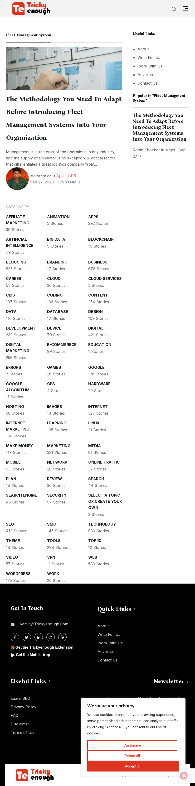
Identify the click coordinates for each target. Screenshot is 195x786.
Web (92, 557)
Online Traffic (104, 462)
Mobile (13, 462)
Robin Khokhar (146, 150)
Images (54, 406)
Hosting (15, 406)
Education (99, 344)
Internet (98, 406)
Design (95, 311)
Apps (61, 175)
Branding (57, 262)
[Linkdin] (38, 637)
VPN (51, 557)
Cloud (54, 278)
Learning (56, 423)
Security (57, 495)
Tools (54, 540)
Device (54, 328)
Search (96, 478)
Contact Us (147, 83)
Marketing (58, 445)
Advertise (145, 74)
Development (21, 328)
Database (57, 311)
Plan (11, 478)
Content (98, 295)
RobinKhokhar (40, 176)
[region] (133, 737)
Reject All (132, 756)
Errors (13, 367)
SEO (10, 524)
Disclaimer (20, 724)
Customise (132, 745)
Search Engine (21, 495)
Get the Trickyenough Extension (44, 647)
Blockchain (101, 239)
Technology (102, 524)
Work (53, 573)
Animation (58, 216)
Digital (95, 328)
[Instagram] (50, 637)
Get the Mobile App (33, 654)
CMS (10, 295)
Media (94, 445)
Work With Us (150, 66)
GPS (72, 175)
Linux (94, 423)
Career (13, 278)
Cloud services (105, 278)
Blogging (16, 262)
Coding (55, 295)
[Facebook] (15, 637)
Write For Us (148, 57)
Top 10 (94, 540)
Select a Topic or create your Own (105, 501)
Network (57, 462)
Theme (13, 540)
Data (11, 311)
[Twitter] (27, 637)
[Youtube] (62, 637)
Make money (19, 445)
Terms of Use (23, 732)
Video (12, 557)
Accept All (133, 766)
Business (97, 262)
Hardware (99, 383)
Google (96, 367)
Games (54, 367)
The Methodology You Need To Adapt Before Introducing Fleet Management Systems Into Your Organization (159, 127)
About (143, 49)
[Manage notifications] (184, 775)
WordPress (18, 573)
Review (54, 478)
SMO (51, 524)
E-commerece (62, 344)
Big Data (56, 239)
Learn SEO (20, 698)
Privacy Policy (23, 707)
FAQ (14, 715)
